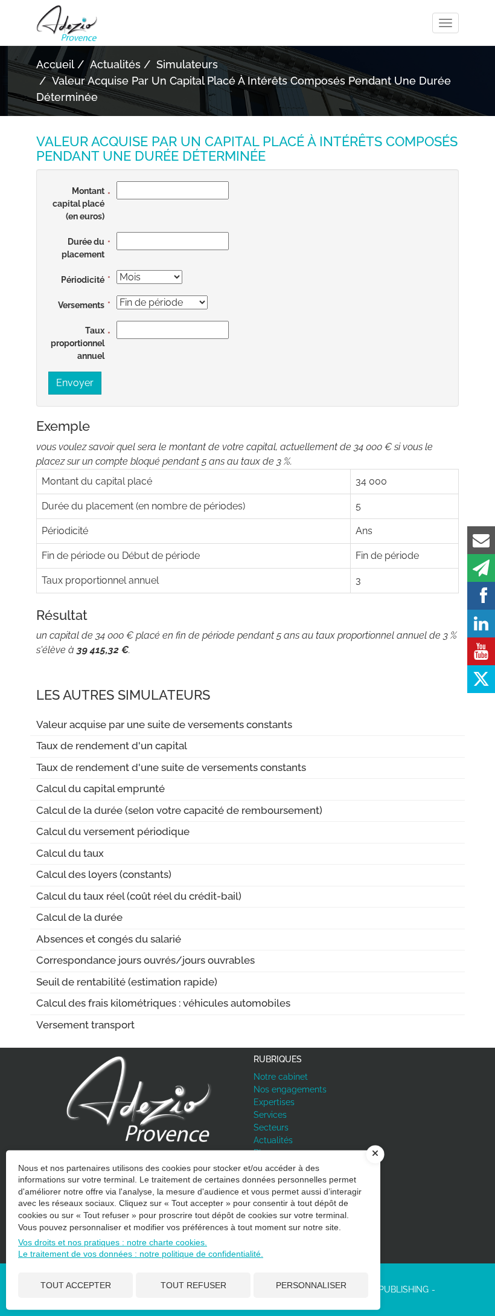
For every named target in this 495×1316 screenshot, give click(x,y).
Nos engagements (290, 1089)
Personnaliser (311, 1285)
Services (270, 1115)
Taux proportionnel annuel (77, 343)
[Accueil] (138, 1098)
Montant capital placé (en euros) (78, 203)
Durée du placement (83, 248)
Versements (81, 305)
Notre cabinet (281, 1077)
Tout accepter (75, 1285)
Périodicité (82, 280)
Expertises (274, 1102)
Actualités (273, 1140)
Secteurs (271, 1127)
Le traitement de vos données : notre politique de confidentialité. (140, 1254)
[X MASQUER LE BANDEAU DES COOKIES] (375, 1154)
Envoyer (75, 383)
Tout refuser (193, 1285)
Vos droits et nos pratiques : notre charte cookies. (112, 1242)
